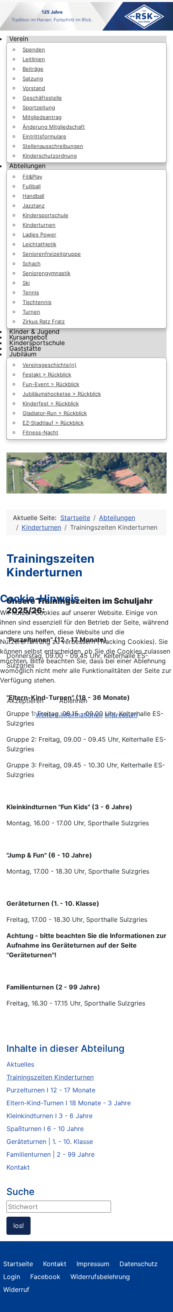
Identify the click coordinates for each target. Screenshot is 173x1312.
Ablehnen (73, 701)
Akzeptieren (25, 701)
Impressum (121, 715)
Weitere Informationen (69, 715)
